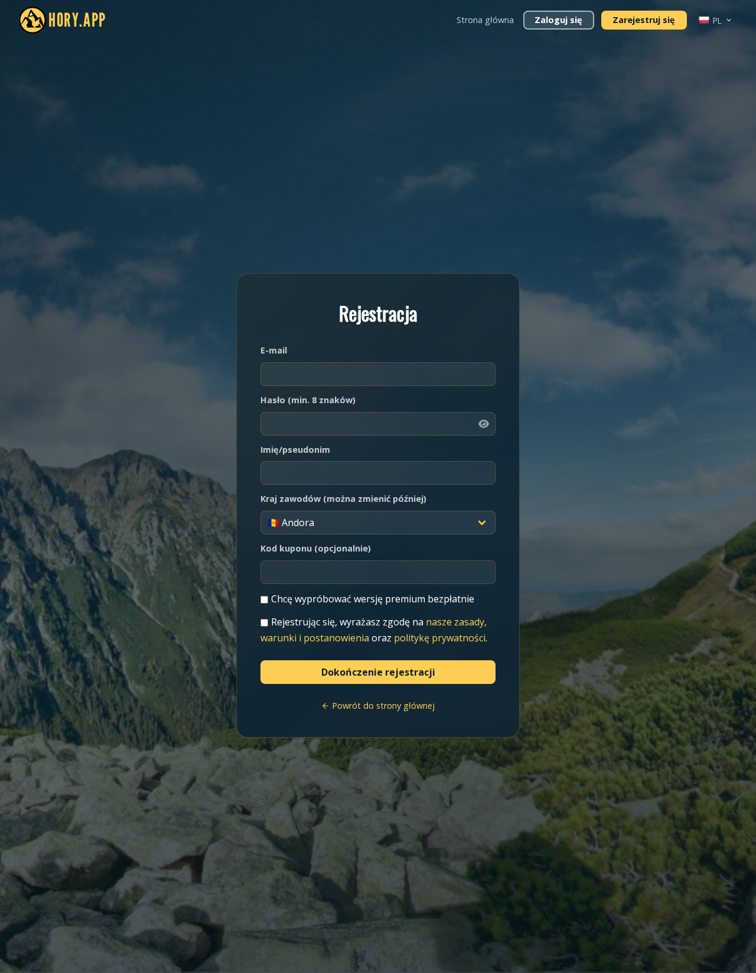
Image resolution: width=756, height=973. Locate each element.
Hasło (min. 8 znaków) (308, 400)
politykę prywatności (439, 637)
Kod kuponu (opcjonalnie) (315, 548)
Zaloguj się (558, 19)
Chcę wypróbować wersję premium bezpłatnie (372, 598)
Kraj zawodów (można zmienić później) (343, 498)
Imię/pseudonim (295, 449)
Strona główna (485, 19)
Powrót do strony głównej (382, 705)
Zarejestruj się (643, 19)
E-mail (273, 350)
